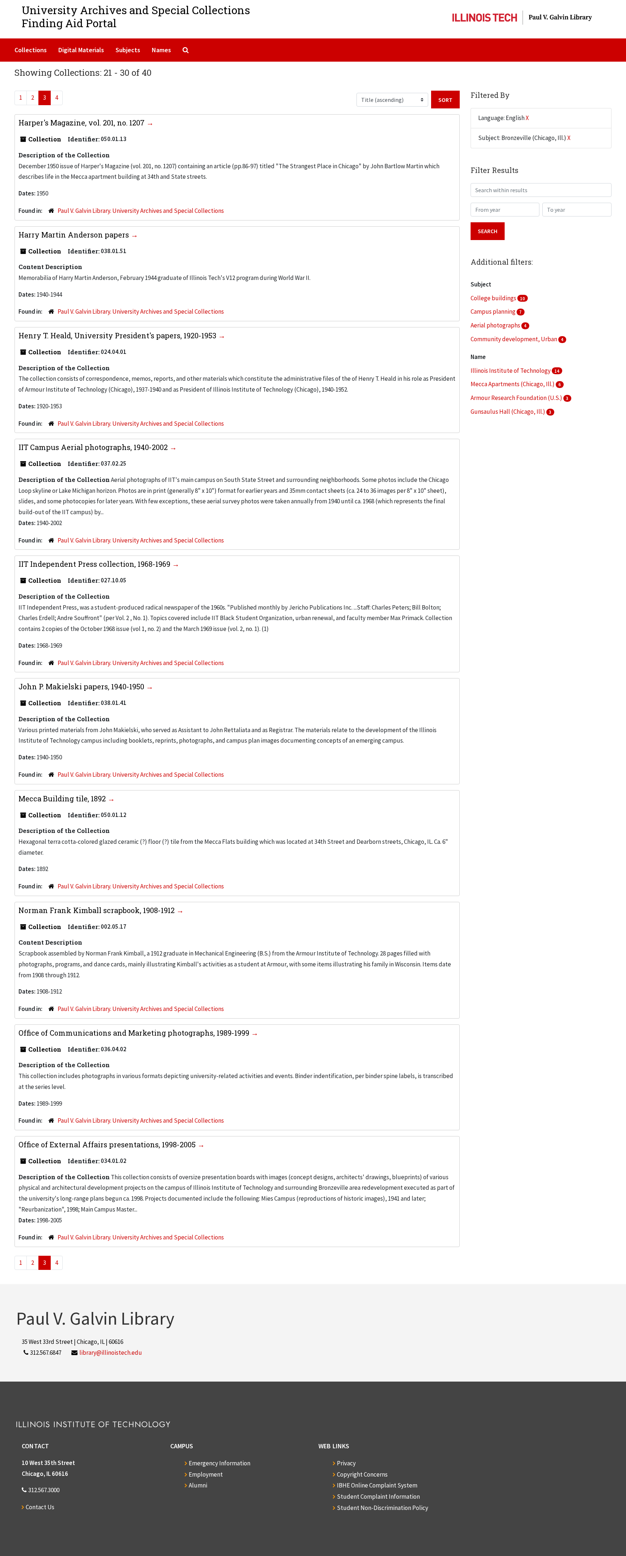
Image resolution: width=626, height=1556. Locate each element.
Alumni (198, 1485)
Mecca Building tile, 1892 (63, 798)
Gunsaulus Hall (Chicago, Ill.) (508, 412)
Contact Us (40, 1507)
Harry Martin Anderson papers (74, 234)
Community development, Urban (514, 339)
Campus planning (494, 311)
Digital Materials (81, 50)
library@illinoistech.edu (110, 1353)
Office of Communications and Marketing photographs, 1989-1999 (134, 1032)
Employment (206, 1474)
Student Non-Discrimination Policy (382, 1508)
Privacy (346, 1463)
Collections (30, 50)
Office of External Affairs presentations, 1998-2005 (107, 1144)
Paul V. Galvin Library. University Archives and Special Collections (141, 211)
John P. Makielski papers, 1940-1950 (82, 686)
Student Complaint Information (378, 1497)
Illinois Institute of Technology (511, 371)
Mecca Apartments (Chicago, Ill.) (513, 384)
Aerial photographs (496, 325)
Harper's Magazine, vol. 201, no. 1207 (82, 122)
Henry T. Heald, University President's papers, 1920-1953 (118, 335)
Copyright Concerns (362, 1474)
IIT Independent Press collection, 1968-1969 (95, 564)
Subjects (128, 50)
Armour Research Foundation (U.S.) (517, 398)
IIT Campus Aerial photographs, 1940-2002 (94, 447)
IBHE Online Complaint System (377, 1485)
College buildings (494, 298)
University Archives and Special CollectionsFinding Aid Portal (136, 16)
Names (161, 50)
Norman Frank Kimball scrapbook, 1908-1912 (97, 910)
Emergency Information (219, 1463)
